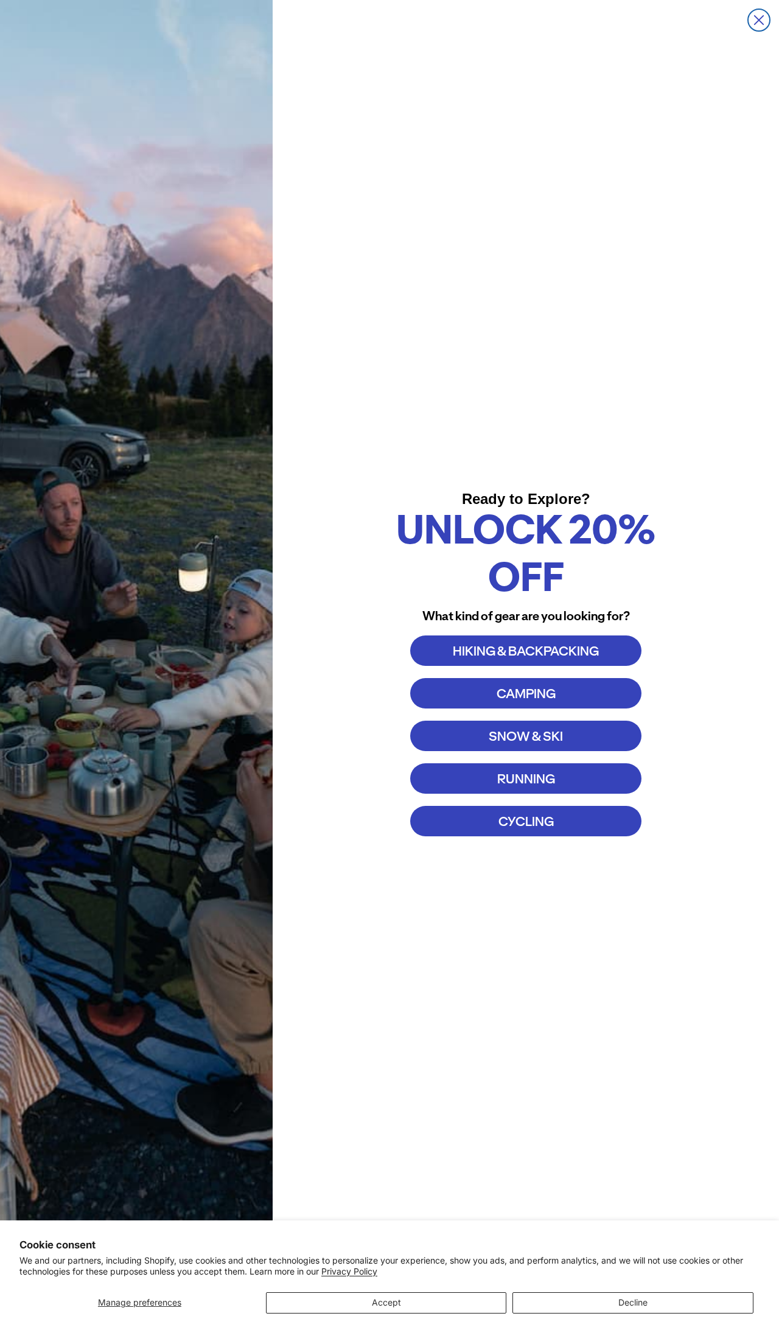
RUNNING (526, 778)
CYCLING (526, 821)
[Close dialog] (759, 20)
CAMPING (526, 693)
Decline (633, 1302)
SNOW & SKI (526, 736)
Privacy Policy (349, 1271)
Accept (386, 1302)
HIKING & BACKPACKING (526, 651)
